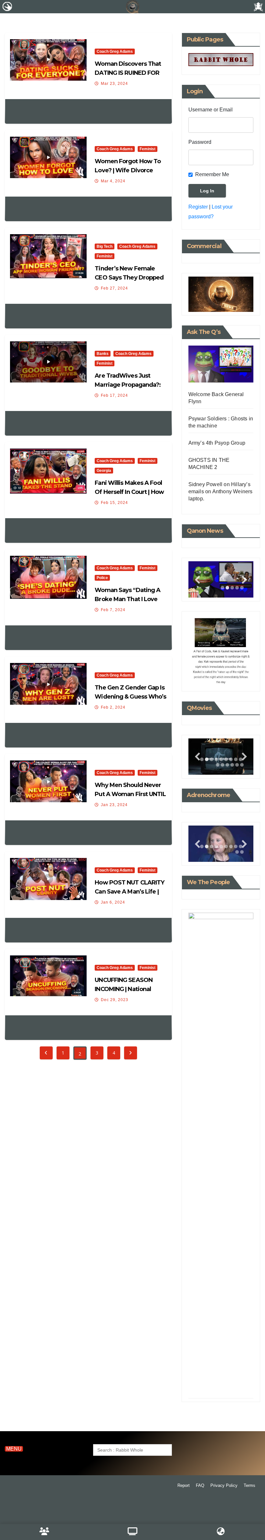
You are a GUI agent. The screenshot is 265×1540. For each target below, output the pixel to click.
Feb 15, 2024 (114, 502)
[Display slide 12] (227, 765)
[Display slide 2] (227, 587)
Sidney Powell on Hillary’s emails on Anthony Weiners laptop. (220, 491)
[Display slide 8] (236, 759)
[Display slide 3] (232, 587)
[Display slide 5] (221, 759)
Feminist (147, 149)
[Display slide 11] (222, 765)
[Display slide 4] (216, 759)
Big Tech (104, 246)
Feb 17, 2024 (114, 395)
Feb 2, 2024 (113, 707)
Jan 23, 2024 (114, 805)
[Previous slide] (197, 579)
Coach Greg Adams (115, 51)
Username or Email (210, 109)
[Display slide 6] (226, 759)
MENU (14, 1449)
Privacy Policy (224, 1485)
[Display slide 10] (217, 765)
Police (102, 578)
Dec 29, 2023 (114, 1000)
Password (199, 142)
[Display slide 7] (231, 759)
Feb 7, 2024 (113, 610)
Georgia (104, 470)
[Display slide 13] (232, 765)
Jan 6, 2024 (113, 902)
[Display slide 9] (240, 1383)
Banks (103, 353)
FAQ (200, 1485)
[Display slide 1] (222, 587)
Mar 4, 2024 (113, 181)
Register (198, 207)
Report (183, 1485)
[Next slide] (244, 579)
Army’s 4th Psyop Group (216, 443)
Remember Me (212, 174)
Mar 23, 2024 (114, 83)
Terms (249, 1485)
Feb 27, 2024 (114, 288)
